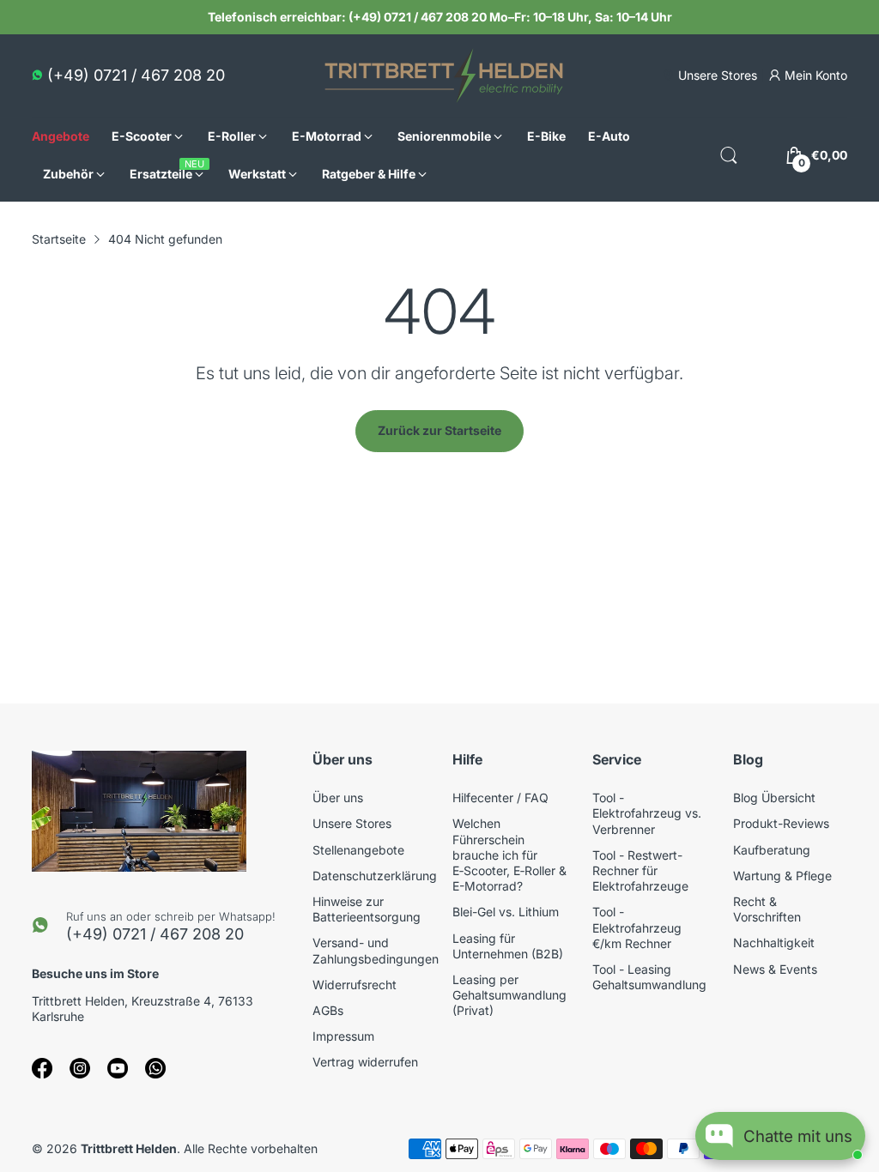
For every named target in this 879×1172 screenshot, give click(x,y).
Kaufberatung (771, 850)
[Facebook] (42, 1068)
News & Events (775, 969)
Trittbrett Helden (129, 1148)
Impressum (343, 1036)
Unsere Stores (351, 823)
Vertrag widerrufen (365, 1061)
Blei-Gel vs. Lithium (505, 911)
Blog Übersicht (774, 797)
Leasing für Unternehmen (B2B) (507, 946)
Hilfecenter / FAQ (500, 797)
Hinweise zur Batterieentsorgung (366, 909)
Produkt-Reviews (781, 823)
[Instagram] (80, 1068)
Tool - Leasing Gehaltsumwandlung (649, 977)
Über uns (337, 797)
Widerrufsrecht (354, 984)
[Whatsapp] (155, 1068)
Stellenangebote (358, 850)
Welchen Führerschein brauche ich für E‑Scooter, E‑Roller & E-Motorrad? (509, 854)
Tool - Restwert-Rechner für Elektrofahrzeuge (640, 870)
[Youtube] (117, 1068)
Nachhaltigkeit (774, 942)
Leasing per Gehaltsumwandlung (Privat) (509, 995)
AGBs (327, 1010)
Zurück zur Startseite (439, 430)
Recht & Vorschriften (767, 909)
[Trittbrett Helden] (444, 75)
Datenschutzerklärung (374, 875)
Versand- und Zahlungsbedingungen (375, 950)
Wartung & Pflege (782, 875)
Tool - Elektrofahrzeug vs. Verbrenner (646, 813)
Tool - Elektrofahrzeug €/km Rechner (637, 927)
